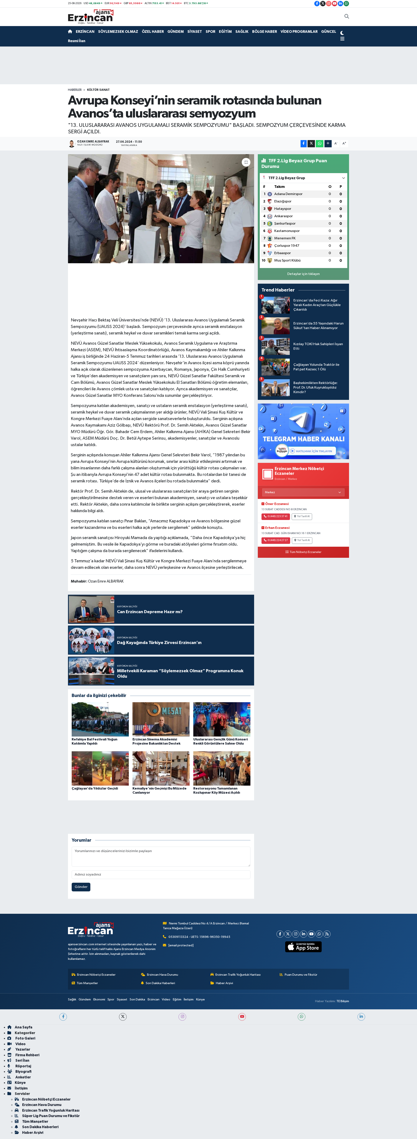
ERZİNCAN (85, 31)
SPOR (210, 31)
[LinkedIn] (303, 934)
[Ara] (346, 17)
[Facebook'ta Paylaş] (304, 143)
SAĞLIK (241, 31)
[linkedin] (361, 1017)
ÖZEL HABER (153, 31)
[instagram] (182, 1017)
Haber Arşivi (224, 983)
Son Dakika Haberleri (160, 983)
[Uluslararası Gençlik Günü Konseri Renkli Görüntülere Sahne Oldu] (221, 719)
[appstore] (303, 946)
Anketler (23, 1077)
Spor (111, 999)
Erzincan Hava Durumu (162, 974)
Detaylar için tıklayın (303, 274)
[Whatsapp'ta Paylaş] (319, 143)
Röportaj (23, 1066)
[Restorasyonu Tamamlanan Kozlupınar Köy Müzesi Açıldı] (221, 768)
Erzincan (153, 999)
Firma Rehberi (27, 1055)
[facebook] (63, 1017)
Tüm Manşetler (87, 983)
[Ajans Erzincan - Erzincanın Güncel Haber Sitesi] (91, 16)
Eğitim (177, 999)
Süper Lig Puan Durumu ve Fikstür (51, 1116)
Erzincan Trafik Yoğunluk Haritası (238, 974)
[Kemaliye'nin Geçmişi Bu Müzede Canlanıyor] (161, 768)
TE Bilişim (342, 1001)
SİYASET (194, 31)
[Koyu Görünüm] (342, 33)
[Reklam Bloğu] (303, 431)
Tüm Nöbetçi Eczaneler (305, 552)
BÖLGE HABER (264, 31)
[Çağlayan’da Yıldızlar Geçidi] (100, 768)
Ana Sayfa (23, 1027)
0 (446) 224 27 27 (278, 540)
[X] (287, 934)
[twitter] (123, 1017)
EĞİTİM (225, 31)
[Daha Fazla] (328, 143)
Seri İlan (22, 1060)
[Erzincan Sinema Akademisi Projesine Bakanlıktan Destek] (161, 719)
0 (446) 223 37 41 (278, 516)
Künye (200, 999)
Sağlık (72, 999)
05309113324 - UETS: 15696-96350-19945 (199, 937)
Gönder (81, 887)
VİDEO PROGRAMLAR (299, 31)
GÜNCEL (328, 31)
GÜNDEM (175, 31)
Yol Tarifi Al (303, 516)
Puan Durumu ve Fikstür (301, 974)
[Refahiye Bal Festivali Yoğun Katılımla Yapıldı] (100, 719)
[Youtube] (311, 934)
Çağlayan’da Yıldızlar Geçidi (95, 788)
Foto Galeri (25, 1038)
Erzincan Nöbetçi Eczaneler (96, 974)
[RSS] (327, 934)
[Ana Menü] (342, 39)
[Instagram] (295, 934)
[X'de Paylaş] (311, 143)
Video (166, 999)
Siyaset (122, 999)
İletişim (189, 999)
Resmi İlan (76, 41)
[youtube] (242, 1017)
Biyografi (23, 1071)
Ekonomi (99, 999)
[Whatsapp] (319, 934)
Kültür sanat (98, 89)
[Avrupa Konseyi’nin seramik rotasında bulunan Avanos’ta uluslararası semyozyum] (161, 208)
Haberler (75, 89)
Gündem (85, 999)
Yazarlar (22, 1049)
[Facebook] (280, 934)
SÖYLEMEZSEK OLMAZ (118, 31)
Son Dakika (137, 999)
